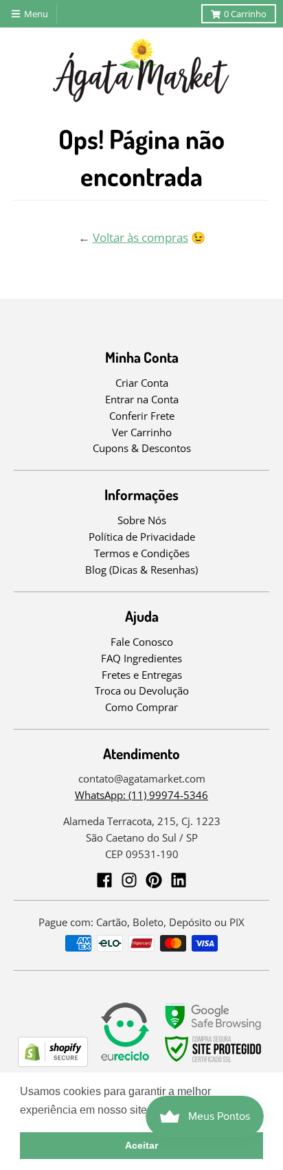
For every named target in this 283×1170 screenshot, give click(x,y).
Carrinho (245, 14)
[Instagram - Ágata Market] (129, 880)
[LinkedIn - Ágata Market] (178, 880)
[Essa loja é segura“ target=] (213, 1062)
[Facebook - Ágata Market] (104, 880)
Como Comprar (141, 707)
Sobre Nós (141, 520)
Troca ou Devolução (142, 690)
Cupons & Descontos (142, 448)
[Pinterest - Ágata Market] (154, 880)
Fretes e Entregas (142, 675)
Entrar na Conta (142, 399)
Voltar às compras (140, 237)
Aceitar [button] (141, 1145)
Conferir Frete (141, 416)
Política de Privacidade (142, 536)
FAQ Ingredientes (141, 658)
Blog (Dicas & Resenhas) (141, 569)
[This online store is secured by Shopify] (53, 1062)
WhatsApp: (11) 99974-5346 (141, 795)
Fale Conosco (142, 642)
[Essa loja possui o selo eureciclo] (125, 1062)
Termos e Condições (142, 553)
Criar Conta (141, 383)
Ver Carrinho (142, 432)
